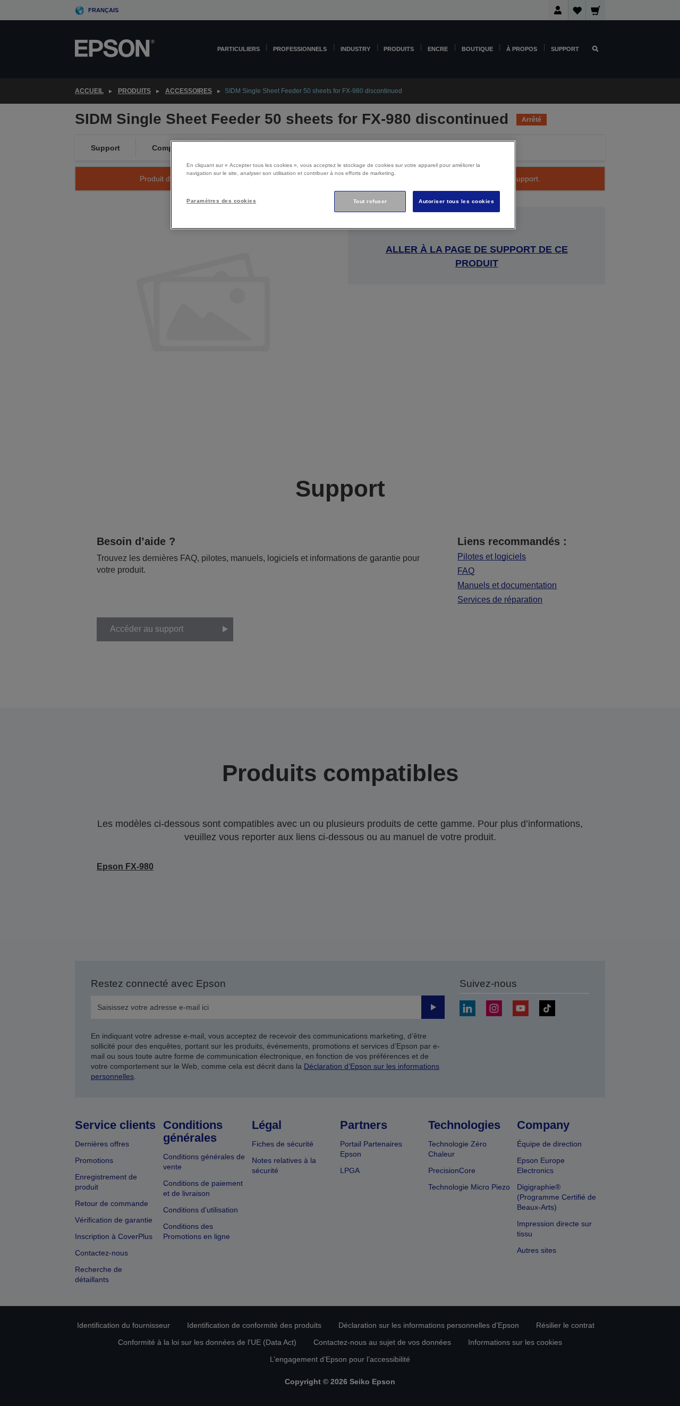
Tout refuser (370, 201)
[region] (343, 184)
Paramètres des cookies (221, 201)
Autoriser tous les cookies (456, 201)
